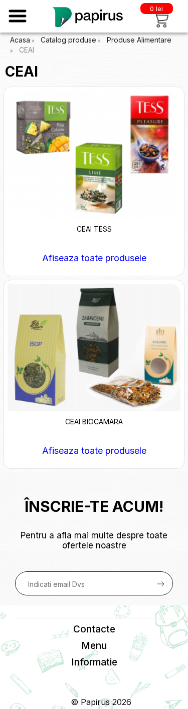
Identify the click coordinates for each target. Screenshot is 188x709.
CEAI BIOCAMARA (94, 421)
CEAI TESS (94, 229)
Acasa (20, 40)
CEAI (26, 50)
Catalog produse (68, 40)
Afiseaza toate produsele (94, 258)
